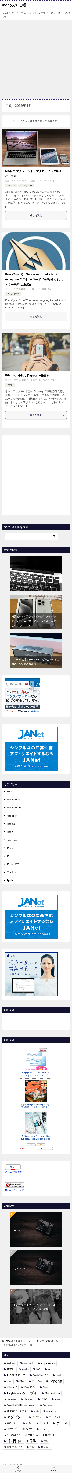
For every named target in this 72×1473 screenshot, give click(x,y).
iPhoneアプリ (13, 294)
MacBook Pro (14, 807)
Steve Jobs (48, 1405)
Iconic (9, 1381)
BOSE (11, 1369)
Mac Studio (28, 1399)
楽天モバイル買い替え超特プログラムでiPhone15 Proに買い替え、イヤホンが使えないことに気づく (35, 621)
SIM (44, 1399)
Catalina (25, 1369)
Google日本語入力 (40, 1375)
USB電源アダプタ (17, 1411)
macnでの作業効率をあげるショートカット (35, 587)
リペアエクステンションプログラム (22, 1435)
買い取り (46, 1446)
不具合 (14, 1440)
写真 (46, 1441)
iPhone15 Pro (29, 1387)
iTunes (46, 1387)
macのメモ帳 (14, 5)
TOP (16, 1340)
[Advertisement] (36, 58)
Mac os (11, 823)
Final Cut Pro (16, 1375)
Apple (10, 880)
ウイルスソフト (55, 1417)
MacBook (12, 815)
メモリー (43, 1429)
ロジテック (50, 1435)
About (17, 1230)
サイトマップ (21, 1268)
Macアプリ (13, 831)
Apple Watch (48, 1363)
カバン (29, 1423)
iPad (9, 856)
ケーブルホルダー (19, 1429)
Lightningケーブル (22, 1393)
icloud (58, 1375)
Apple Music (28, 1363)
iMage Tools (37, 1381)
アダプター (15, 1417)
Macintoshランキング (14, 1190)
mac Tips (11, 185)
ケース (62, 1423)
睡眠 (32, 1447)
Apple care (11, 1363)
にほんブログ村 (13, 1172)
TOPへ (54, 1470)
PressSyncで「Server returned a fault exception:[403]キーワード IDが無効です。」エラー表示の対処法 (35, 279)
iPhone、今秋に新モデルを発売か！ (28, 375)
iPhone (10, 385)
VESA (36, 1411)
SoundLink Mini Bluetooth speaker (21, 1405)
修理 (33, 1441)
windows (51, 1411)
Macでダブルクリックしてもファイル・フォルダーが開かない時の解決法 (36, 1307)
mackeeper (12, 1399)
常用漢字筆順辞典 (14, 1447)
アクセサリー (25, 185)
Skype (57, 1399)
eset (49, 1369)
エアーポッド (13, 1423)
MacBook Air (13, 799)
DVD (38, 1369)
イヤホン (37, 1417)
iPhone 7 (12, 1387)
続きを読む (36, 215)
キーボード (44, 1423)
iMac (9, 791)
